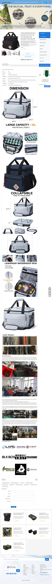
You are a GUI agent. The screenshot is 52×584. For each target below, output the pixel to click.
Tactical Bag (42, 45)
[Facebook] (7, 573)
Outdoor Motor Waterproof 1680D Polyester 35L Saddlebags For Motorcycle (44, 529)
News (32, 570)
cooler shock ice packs (29, 482)
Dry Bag (41, 48)
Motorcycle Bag (42, 42)
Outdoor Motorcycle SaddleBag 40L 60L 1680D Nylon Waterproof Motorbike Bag (44, 514)
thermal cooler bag (34, 484)
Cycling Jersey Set (43, 54)
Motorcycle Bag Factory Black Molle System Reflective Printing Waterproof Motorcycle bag (19, 514)
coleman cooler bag (19, 484)
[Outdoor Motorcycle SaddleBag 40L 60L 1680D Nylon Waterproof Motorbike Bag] (33, 523)
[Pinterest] (15, 573)
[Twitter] (10, 573)
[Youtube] (12, 573)
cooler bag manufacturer (15, 482)
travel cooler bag (5, 486)
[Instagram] (14, 573)
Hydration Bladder (43, 39)
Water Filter (42, 61)
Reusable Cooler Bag (5, 482)
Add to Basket (27, 56)
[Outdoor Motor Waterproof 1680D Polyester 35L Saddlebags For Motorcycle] (33, 538)
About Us (33, 567)
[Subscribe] (47, 559)
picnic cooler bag (5, 484)
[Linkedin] (8, 573)
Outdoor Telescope (43, 51)
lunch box (22, 482)
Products (33, 566)
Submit (13, 506)
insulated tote (11, 484)
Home (33, 564)
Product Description (6, 65)
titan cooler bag (26, 484)
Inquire (27, 53)
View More (16, 535)
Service (33, 569)
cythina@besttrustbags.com (44, 574)
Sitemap (33, 573)
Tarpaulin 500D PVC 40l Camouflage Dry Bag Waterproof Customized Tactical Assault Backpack (18, 529)
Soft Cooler (42, 58)
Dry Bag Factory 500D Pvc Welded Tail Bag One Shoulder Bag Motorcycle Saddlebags (19, 544)
